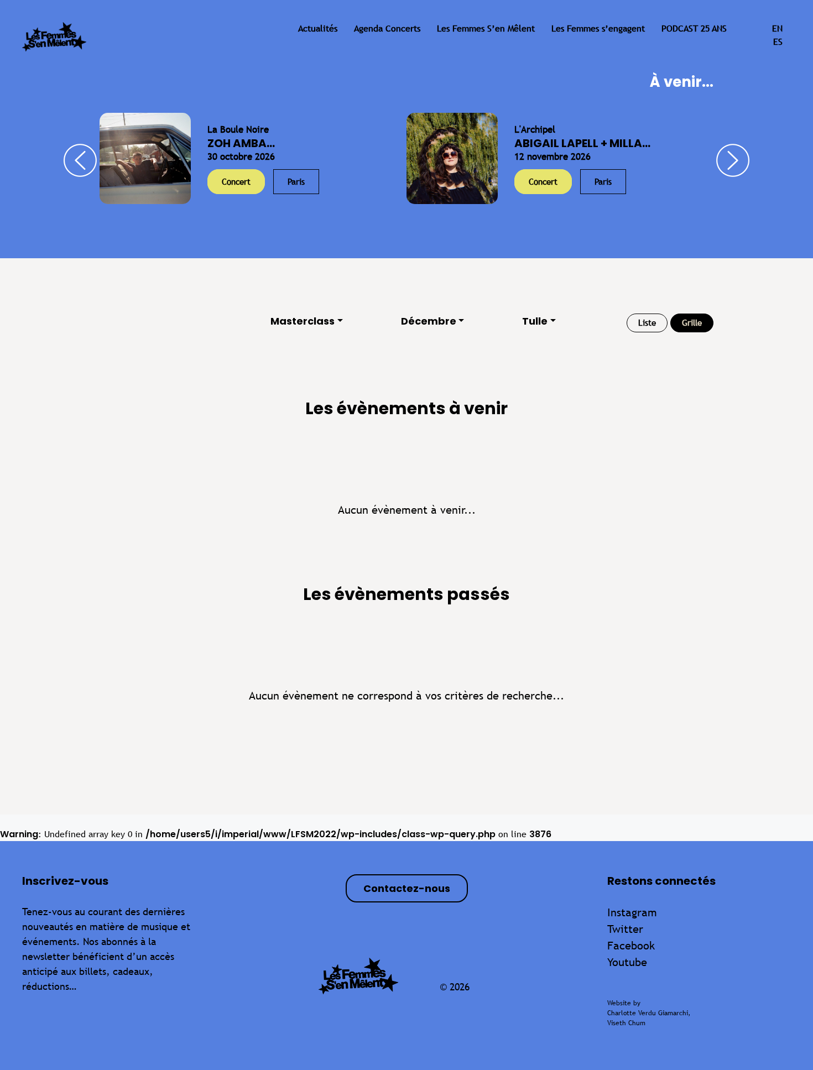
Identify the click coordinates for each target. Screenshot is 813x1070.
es (778, 41)
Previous (80, 160)
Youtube (627, 962)
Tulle (535, 321)
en (777, 28)
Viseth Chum (626, 1023)
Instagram (632, 912)
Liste (647, 322)
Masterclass (302, 321)
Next (732, 160)
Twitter (625, 928)
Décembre (428, 321)
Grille (692, 322)
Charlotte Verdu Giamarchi (647, 1013)
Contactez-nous (406, 888)
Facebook (631, 945)
